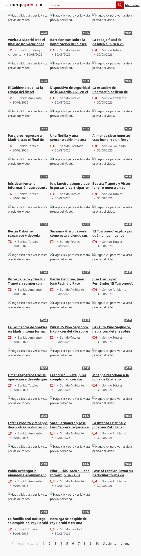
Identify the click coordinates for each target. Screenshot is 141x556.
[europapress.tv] (26, 5)
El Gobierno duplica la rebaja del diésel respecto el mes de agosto (25, 90)
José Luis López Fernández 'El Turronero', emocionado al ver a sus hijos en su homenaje (112, 281)
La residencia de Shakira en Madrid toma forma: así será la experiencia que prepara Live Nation (27, 329)
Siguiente (109, 543)
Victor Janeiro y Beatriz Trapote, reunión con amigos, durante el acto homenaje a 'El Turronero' (27, 281)
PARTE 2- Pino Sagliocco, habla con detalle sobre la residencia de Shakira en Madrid (69, 329)
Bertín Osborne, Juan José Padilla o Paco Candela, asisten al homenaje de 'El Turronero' (67, 281)
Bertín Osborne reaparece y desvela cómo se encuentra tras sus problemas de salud (27, 233)
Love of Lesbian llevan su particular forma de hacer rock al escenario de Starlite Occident (112, 473)
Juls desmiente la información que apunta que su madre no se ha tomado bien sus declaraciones (28, 185)
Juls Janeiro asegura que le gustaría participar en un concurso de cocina (70, 185)
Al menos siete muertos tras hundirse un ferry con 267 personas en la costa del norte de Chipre (112, 137)
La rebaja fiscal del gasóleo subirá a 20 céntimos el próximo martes (108, 42)
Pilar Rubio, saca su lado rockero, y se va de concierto (70, 473)
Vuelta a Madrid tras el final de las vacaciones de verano (26, 42)
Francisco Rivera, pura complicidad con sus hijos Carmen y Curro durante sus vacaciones (69, 377)
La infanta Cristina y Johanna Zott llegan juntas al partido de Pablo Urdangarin (109, 425)
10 (97, 543)
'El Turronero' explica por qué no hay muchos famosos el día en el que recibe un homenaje (112, 233)
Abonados (132, 5)
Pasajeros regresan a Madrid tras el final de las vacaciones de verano (28, 137)
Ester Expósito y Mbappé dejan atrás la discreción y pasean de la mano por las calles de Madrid (28, 425)
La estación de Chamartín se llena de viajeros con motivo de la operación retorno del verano (112, 90)
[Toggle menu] (6, 5)
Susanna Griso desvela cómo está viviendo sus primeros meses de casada (69, 233)
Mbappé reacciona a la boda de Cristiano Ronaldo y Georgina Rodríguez (110, 377)
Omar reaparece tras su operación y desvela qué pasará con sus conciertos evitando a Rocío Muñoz (27, 377)
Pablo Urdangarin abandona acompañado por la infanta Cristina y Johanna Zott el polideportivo (27, 473)
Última (125, 543)
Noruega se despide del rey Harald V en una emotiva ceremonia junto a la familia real (69, 521)
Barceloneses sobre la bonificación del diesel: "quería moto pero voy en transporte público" (68, 42)
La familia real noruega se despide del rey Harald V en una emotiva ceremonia (28, 521)
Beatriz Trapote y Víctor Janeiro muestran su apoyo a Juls (111, 185)
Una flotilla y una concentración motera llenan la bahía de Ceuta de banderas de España (69, 137)
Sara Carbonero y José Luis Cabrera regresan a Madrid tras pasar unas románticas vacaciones (69, 425)
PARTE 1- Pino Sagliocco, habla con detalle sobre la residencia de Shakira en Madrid (111, 329)
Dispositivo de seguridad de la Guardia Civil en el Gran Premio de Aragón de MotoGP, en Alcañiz (70, 90)
